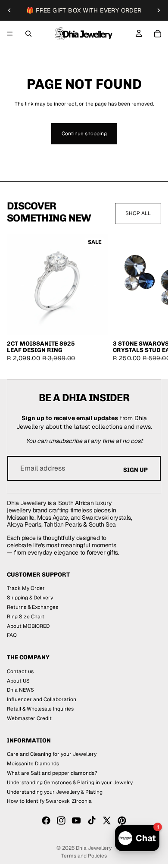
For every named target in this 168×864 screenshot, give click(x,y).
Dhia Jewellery (94, 848)
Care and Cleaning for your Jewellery (51, 754)
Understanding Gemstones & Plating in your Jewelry (70, 782)
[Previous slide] (9, 10)
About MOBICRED (28, 626)
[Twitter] (107, 820)
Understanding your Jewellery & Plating (55, 792)
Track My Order (26, 588)
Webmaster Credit (29, 718)
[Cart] (157, 33)
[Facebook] (46, 820)
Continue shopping (84, 133)
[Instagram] (61, 820)
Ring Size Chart (25, 616)
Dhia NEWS (20, 690)
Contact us (20, 671)
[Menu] (10, 34)
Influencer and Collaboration (41, 699)
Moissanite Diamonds (33, 763)
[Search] (28, 33)
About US (18, 680)
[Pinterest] (122, 820)
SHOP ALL (138, 213)
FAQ (12, 635)
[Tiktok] (92, 820)
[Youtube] (76, 820)
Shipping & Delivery (30, 597)
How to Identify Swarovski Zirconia (49, 801)
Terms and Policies (84, 855)
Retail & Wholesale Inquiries (40, 708)
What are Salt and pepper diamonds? (52, 773)
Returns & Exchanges (32, 607)
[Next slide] (158, 10)
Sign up (135, 470)
